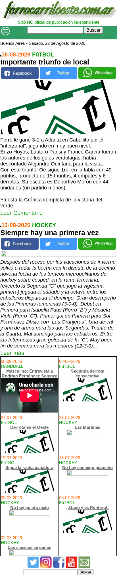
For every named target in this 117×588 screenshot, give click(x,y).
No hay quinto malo (29, 507)
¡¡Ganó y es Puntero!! (87, 507)
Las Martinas (87, 427)
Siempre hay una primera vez (49, 233)
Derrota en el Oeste (29, 427)
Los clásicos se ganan (29, 547)
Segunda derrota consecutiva (87, 373)
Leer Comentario (21, 213)
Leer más (12, 353)
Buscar (93, 30)
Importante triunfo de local (44, 62)
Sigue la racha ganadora (29, 467)
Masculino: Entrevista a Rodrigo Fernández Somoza (29, 373)
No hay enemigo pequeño (87, 467)
